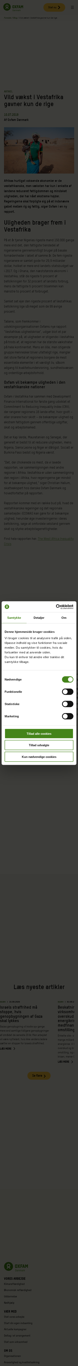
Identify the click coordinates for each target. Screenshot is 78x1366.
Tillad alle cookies (39, 733)
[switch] (67, 691)
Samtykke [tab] (14, 617)
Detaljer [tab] (39, 617)
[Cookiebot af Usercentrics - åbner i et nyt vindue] (56, 606)
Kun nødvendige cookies (39, 756)
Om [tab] (63, 617)
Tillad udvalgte (39, 745)
